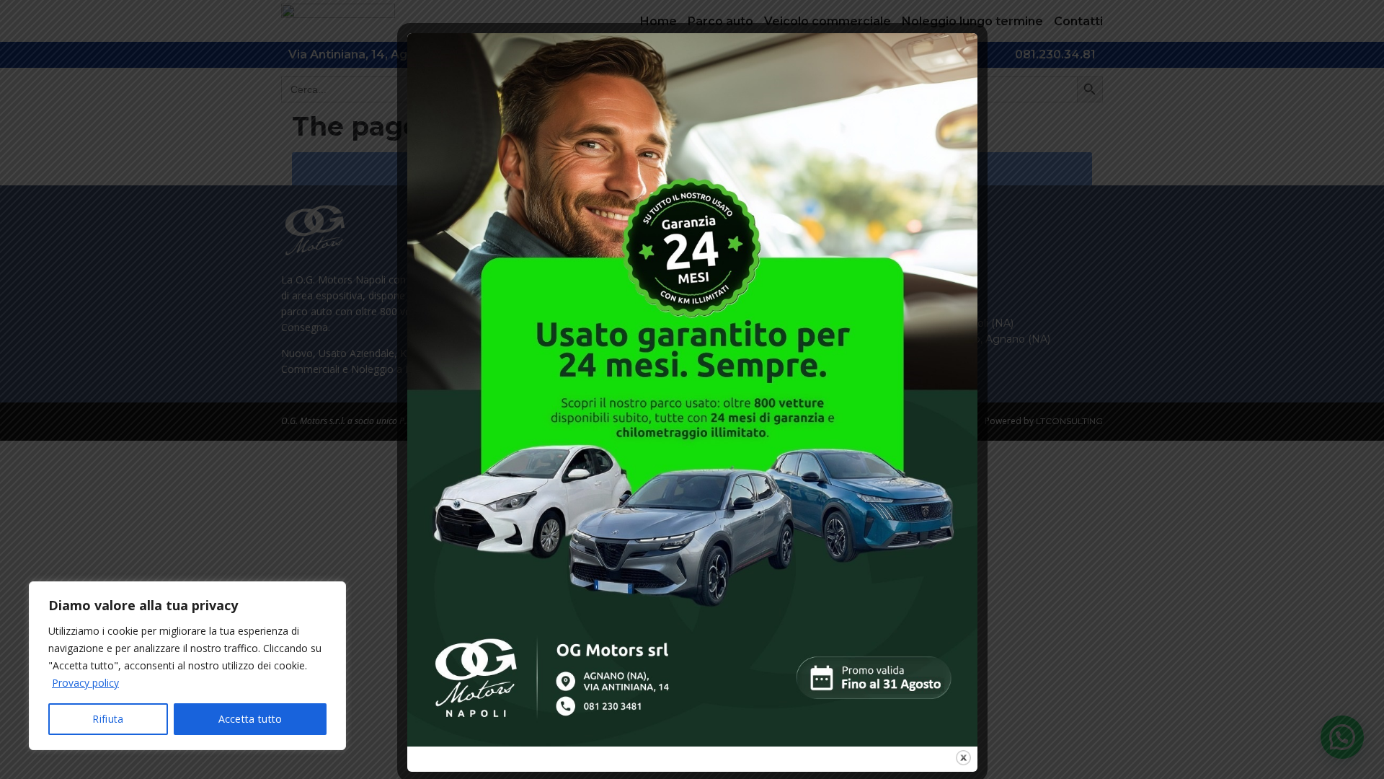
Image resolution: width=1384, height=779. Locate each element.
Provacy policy (85, 683)
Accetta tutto (250, 719)
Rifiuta (107, 719)
